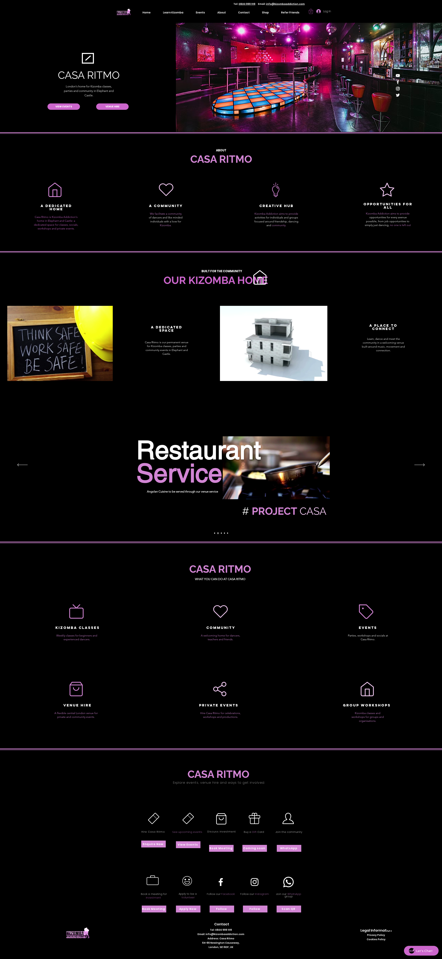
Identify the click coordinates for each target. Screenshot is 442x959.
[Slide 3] (221, 533)
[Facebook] (397, 82)
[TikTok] (224, 953)
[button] (311, 11)
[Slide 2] (217, 533)
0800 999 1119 (247, 4)
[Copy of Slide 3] (224, 533)
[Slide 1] (214, 533)
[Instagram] (397, 88)
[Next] (419, 465)
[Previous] (22, 465)
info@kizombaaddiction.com (285, 4)
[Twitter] (397, 95)
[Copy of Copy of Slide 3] (227, 533)
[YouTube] (397, 75)
